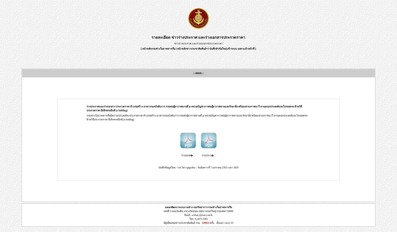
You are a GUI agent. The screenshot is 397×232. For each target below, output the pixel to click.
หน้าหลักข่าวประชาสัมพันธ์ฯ (192, 48)
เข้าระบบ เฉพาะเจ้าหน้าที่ (241, 48)
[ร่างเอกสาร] (188, 147)
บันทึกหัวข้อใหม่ (218, 48)
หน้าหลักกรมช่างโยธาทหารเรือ (158, 48)
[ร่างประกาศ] (208, 147)
